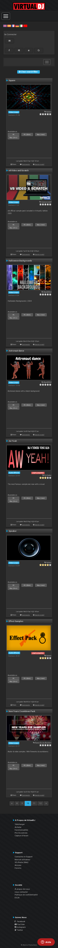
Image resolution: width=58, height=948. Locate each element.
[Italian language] (21, 26)
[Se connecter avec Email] (9, 40)
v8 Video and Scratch (19, 170)
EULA (17, 897)
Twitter (19, 930)
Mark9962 (47, 292)
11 (34, 803)
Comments (26, 164)
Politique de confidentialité (26, 895)
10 (28, 803)
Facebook (20, 921)
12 (40, 803)
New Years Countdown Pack (22, 711)
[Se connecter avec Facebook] (9, 50)
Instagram (21, 927)
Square (12, 80)
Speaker (13, 531)
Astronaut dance (16, 351)
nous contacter (21, 892)
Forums (18, 868)
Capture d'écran (21, 835)
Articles (18, 865)
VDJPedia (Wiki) (21, 862)
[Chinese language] (25, 26)
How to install (39, 164)
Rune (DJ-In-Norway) (43, 742)
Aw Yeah (13, 441)
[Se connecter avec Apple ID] (28, 50)
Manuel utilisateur (22, 859)
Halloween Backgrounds (20, 261)
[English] (5, 26)
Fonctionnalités (21, 830)
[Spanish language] (9, 26)
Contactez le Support (24, 857)
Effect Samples (16, 621)
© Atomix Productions (29, 945)
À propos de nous (22, 889)
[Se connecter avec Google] (38, 50)
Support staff (46, 202)
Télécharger (20, 824)
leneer (48, 111)
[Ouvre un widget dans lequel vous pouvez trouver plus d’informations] (46, 942)
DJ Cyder (47, 475)
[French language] (13, 26)
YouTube (20, 924)
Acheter (18, 827)
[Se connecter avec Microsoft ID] (19, 50)
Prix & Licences (21, 833)
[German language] (17, 26)
